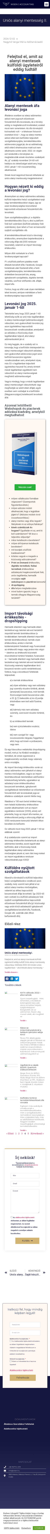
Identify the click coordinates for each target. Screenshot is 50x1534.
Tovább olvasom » (11, 972)
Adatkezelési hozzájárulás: (19, 1339)
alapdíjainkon (31, 1165)
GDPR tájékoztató (11, 1528)
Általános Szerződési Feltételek (19, 1424)
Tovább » (23, 1021)
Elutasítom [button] (26, 1528)
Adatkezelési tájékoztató (21, 1370)
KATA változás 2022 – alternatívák (30, 994)
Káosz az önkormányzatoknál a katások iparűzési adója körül (31, 1031)
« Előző (10, 1133)
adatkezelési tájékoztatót (24, 1217)
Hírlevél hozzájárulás (17, 1359)
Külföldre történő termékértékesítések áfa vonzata (32, 1100)
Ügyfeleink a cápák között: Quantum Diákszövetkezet (29, 1067)
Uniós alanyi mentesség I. (19, 952)
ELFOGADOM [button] (38, 1528)
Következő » (37, 1133)
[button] (46, 4)
